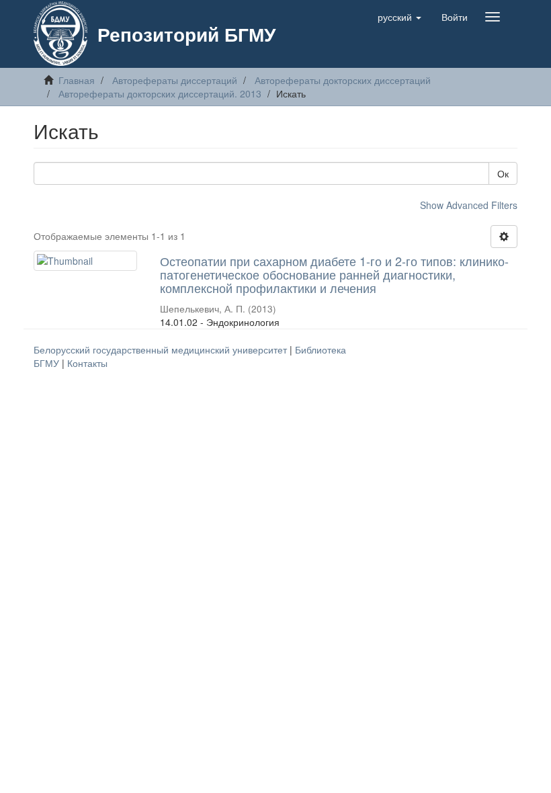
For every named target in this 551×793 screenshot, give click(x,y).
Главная (76, 80)
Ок (503, 173)
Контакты (87, 363)
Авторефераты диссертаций (174, 80)
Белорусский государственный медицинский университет (162, 349)
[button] (399, 17)
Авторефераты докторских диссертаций (343, 80)
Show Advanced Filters (468, 205)
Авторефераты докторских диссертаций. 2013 (159, 93)
